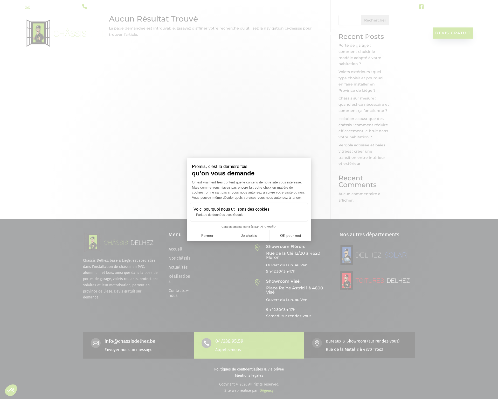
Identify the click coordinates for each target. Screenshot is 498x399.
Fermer (207, 235)
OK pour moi (290, 235)
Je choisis (249, 235)
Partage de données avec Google (220, 215)
